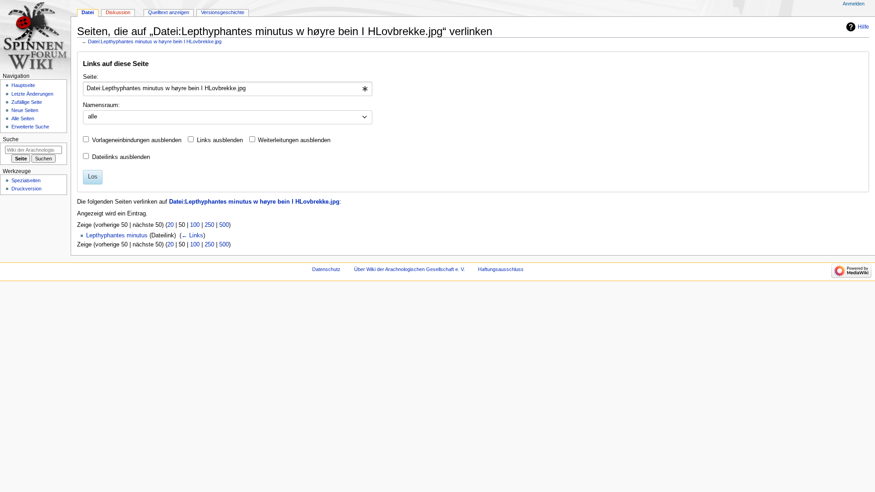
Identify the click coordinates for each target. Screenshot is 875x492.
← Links (192, 235)
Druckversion (26, 188)
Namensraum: (101, 105)
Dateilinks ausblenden (121, 157)
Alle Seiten (22, 118)
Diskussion (118, 12)
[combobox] (227, 89)
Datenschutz (326, 269)
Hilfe (863, 27)
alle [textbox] (92, 116)
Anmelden (854, 3)
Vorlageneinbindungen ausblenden (136, 140)
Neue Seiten (24, 110)
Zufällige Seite (26, 102)
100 (195, 225)
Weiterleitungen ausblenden (294, 140)
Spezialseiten (26, 180)
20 (170, 225)
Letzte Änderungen (32, 94)
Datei (88, 12)
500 (224, 225)
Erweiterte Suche (30, 126)
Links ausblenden (220, 140)
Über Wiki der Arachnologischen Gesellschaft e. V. (409, 269)
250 (209, 225)
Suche (11, 139)
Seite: (90, 77)
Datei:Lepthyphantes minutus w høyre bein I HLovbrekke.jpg (154, 41)
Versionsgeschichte (222, 12)
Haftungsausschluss (501, 269)
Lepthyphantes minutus (117, 235)
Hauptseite (23, 85)
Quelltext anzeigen (168, 12)
